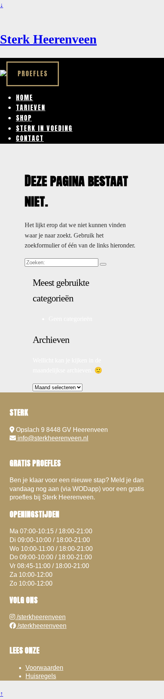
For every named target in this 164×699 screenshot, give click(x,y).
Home (24, 97)
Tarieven (30, 107)
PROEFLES (33, 73)
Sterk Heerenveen (48, 39)
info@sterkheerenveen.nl (52, 438)
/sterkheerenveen (40, 617)
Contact (30, 138)
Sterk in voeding (44, 128)
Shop (24, 118)
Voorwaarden (44, 667)
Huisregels (40, 676)
